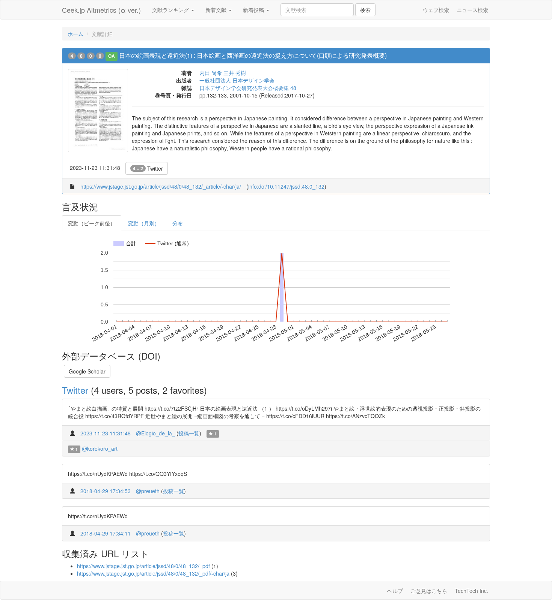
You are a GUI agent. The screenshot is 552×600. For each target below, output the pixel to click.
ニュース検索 (472, 10)
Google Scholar (87, 371)
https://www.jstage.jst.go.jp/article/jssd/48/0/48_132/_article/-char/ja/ (160, 186)
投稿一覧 (188, 433)
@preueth (148, 491)
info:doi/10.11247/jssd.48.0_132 (286, 186)
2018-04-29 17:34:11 (105, 533)
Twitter (148, 168)
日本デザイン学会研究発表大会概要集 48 (247, 88)
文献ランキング (171, 10)
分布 (177, 223)
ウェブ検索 (436, 10)
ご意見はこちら (428, 590)
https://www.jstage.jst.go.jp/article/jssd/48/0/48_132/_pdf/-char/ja (153, 573)
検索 (365, 10)
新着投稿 (254, 10)
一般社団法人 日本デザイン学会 (236, 80)
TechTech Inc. (471, 590)
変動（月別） (144, 223)
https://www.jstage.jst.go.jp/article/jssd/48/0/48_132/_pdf (143, 566)
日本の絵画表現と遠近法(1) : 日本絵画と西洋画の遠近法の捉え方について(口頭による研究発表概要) (253, 55)
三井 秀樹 (234, 72)
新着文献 (216, 10)
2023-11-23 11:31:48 (105, 433)
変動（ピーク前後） (91, 223)
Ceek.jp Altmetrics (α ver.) (101, 10)
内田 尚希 (210, 72)
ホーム (75, 34)
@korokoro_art (100, 448)
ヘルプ (395, 590)
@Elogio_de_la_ (155, 433)
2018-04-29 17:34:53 (105, 491)
